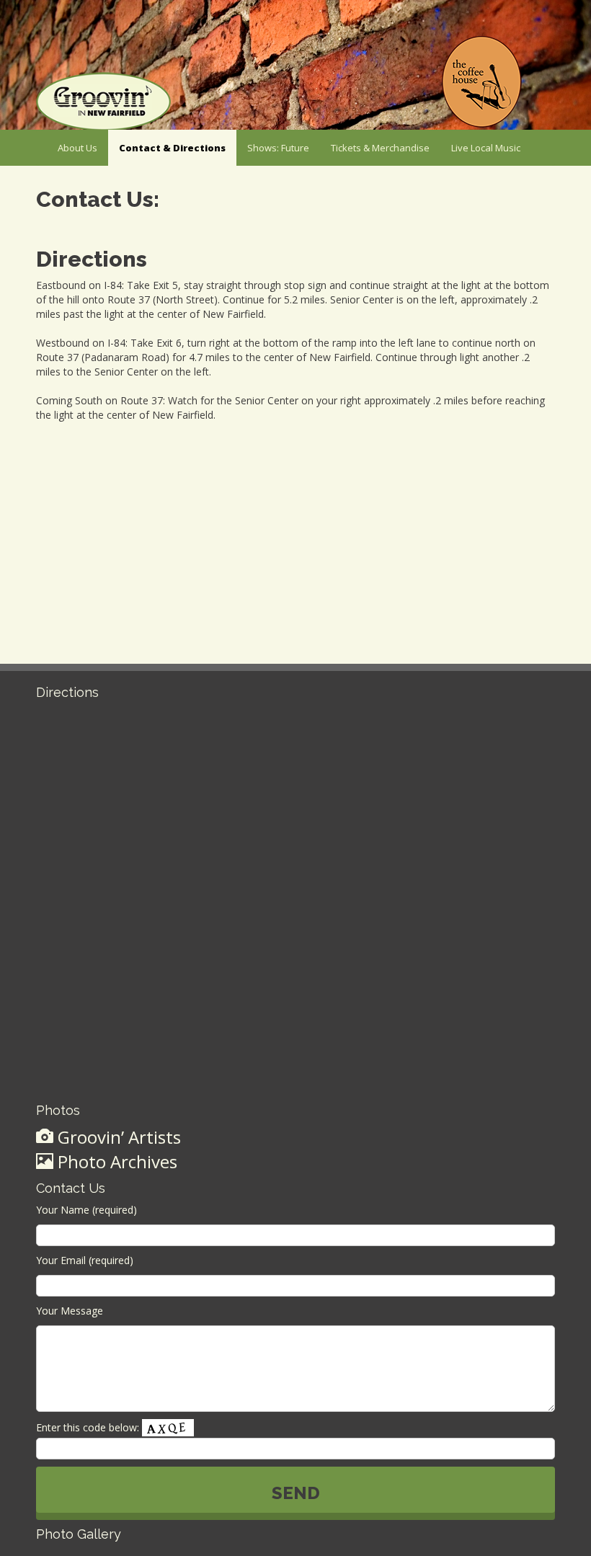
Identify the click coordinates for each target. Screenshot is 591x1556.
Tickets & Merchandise (380, 147)
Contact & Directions (172, 147)
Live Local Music (485, 147)
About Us (77, 147)
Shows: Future (278, 147)
